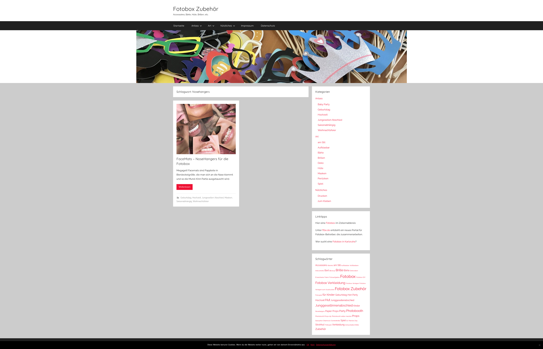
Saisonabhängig (184, 201)
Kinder (356, 305)
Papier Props (332, 311)
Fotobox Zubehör (195, 8)
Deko (321, 163)
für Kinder (329, 294)
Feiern (327, 277)
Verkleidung (338, 324)
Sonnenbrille (335, 320)
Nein (313, 344)
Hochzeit (196, 197)
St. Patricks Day (351, 320)
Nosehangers (320, 311)
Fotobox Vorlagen (352, 283)
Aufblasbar (324, 147)
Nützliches (226, 25)
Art (209, 25)
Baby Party (324, 104)
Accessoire (321, 265)
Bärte (321, 152)
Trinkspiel (328, 325)
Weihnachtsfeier (201, 201)
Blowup (332, 270)
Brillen (321, 157)
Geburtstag (185, 197)
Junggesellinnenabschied (334, 305)
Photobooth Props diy (323, 316)
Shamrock (327, 320)
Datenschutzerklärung (326, 344)
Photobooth (354, 311)
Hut (327, 300)
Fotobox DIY (360, 277)
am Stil (321, 142)
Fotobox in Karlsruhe (344, 241)
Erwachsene (319, 277)
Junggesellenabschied (342, 300)
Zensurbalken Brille (352, 325)
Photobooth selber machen (342, 316)
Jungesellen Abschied (213, 197)
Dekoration (354, 270)
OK (308, 344)
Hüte (320, 168)
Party (342, 311)
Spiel (320, 183)
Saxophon (319, 320)
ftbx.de (326, 230)
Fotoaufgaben (334, 277)
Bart (327, 270)
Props (355, 316)
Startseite (178, 25)
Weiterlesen (184, 187)
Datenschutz (268, 25)
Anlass (195, 25)
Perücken (323, 178)
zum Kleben (324, 201)
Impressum (247, 25)
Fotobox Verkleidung (330, 283)
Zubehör (320, 329)
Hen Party (353, 295)
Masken (228, 197)
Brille (339, 270)
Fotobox (330, 223)
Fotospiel (318, 295)
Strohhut (319, 324)
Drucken (322, 195)
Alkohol (330, 265)
